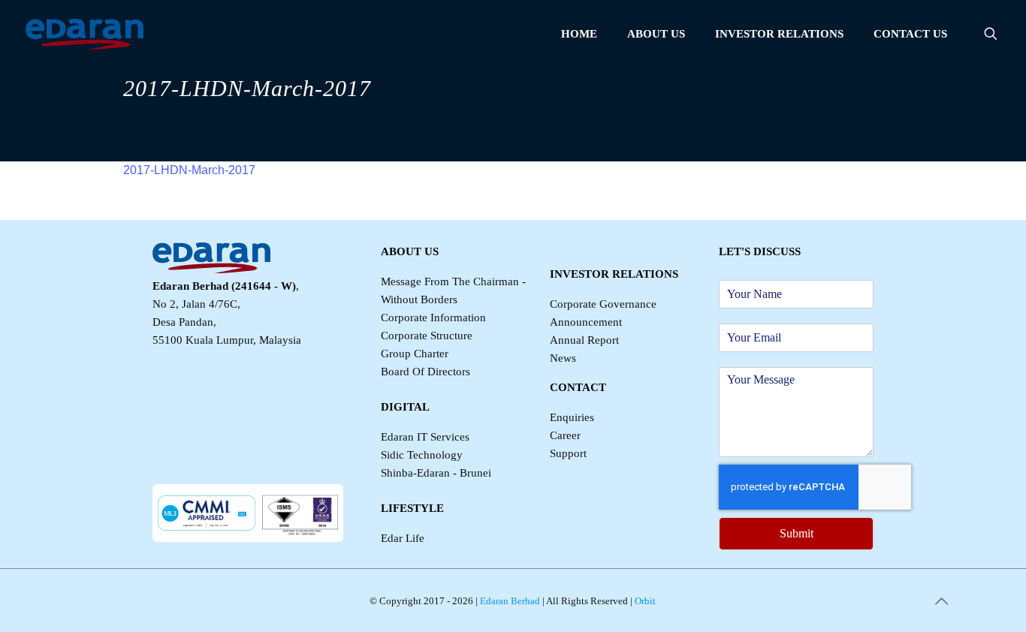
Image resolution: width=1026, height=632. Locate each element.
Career (565, 435)
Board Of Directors (425, 372)
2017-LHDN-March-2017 (189, 170)
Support (568, 453)
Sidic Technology (422, 455)
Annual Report (584, 340)
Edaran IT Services (425, 437)
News (563, 358)
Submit (796, 533)
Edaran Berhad (509, 600)
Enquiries (572, 417)
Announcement (586, 322)
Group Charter (414, 354)
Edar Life (402, 538)
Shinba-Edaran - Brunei (436, 473)
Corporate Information (433, 317)
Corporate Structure (426, 336)
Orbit (644, 600)
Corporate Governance (603, 304)
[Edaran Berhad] (84, 34)
